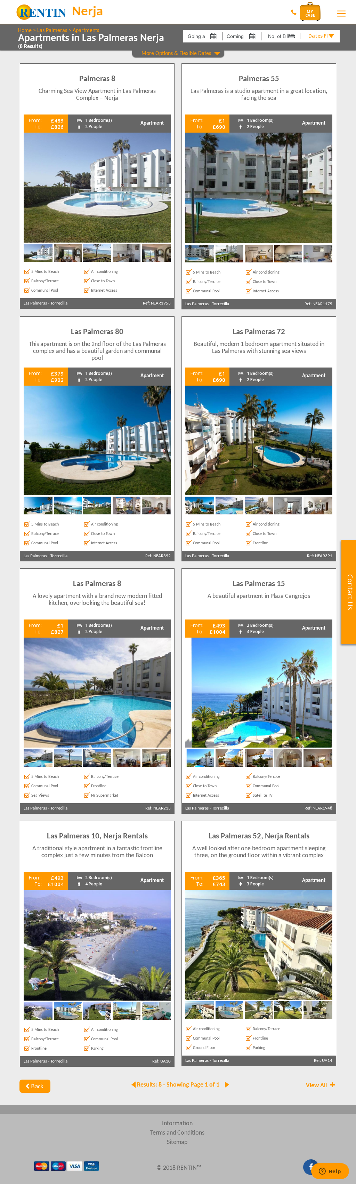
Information (177, 1123)
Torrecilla (58, 303)
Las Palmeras (52, 30)
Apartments (86, 30)
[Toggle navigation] (341, 13)
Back (37, 1086)
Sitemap (177, 1142)
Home (25, 30)
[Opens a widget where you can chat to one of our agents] (330, 1172)
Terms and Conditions (177, 1133)
